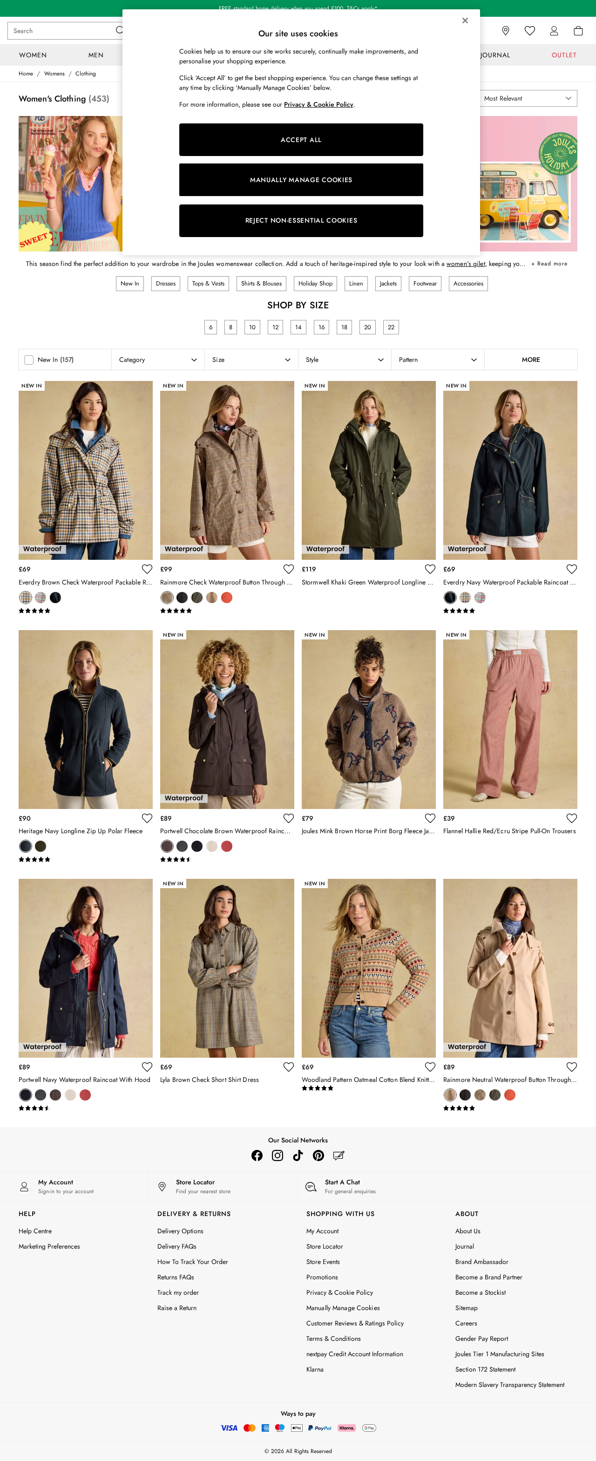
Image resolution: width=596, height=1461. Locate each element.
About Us (468, 1231)
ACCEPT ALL (301, 139)
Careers (466, 1323)
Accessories (468, 283)
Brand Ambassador (481, 1261)
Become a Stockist (480, 1292)
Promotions (322, 1277)
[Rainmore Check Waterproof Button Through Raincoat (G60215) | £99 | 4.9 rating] (227, 611)
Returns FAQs (175, 1277)
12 (275, 327)
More (531, 359)
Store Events (323, 1261)
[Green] (40, 846)
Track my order (178, 1292)
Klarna (315, 1369)
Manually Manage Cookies (343, 1307)
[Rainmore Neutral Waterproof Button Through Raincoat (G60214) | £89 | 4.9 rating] (510, 1108)
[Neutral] (211, 597)
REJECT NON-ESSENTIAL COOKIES (301, 220)
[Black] (182, 597)
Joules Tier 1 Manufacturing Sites (499, 1354)
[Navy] (55, 597)
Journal (464, 1246)
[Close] (465, 20)
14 (298, 327)
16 (321, 327)
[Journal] (339, 1155)
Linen (356, 283)
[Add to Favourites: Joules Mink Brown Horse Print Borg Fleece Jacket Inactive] (430, 818)
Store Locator (324, 1246)
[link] (554, 30)
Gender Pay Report (481, 1338)
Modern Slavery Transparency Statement (509, 1384)
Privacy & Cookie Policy (339, 1292)
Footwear (425, 283)
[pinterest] (318, 1155)
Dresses (166, 283)
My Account (322, 1231)
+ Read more (549, 262)
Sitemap (466, 1307)
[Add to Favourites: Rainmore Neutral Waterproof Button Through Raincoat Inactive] (571, 1067)
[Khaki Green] (197, 597)
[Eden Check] (40, 597)
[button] (527, 98)
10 (252, 327)
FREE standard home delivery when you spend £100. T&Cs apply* (298, 8)
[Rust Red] (226, 597)
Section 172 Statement (485, 1369)
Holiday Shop (315, 283)
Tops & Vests (208, 283)
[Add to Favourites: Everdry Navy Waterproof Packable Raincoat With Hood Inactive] (571, 569)
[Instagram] (277, 1155)
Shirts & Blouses (261, 283)
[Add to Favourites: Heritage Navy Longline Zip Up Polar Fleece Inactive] (147, 818)
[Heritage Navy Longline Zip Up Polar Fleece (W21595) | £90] (86, 719)
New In (130, 283)
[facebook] (257, 1155)
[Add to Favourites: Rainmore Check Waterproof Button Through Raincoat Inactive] (288, 569)
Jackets (388, 283)
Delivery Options (180, 1231)
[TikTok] (298, 1155)
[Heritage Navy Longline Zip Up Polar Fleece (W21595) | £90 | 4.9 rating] (86, 859)
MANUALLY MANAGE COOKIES (301, 179)
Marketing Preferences (49, 1246)
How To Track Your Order (192, 1261)
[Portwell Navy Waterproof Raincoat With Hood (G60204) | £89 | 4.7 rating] (86, 1108)
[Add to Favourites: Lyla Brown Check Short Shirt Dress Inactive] (288, 1067)
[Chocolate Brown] (167, 846)
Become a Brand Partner (488, 1277)
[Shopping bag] (578, 30)
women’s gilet (466, 263)
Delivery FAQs (176, 1246)
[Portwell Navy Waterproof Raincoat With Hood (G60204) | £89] (86, 968)
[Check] (167, 597)
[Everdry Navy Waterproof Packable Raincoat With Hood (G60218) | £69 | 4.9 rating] (510, 611)
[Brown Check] (26, 597)
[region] (301, 132)
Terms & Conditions (333, 1338)
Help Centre (35, 1231)
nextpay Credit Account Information (354, 1354)
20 (367, 327)
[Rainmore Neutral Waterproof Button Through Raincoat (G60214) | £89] (510, 968)
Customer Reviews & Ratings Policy (355, 1323)
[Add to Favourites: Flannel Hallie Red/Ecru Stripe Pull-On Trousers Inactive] (571, 818)
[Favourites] (530, 30)
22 (391, 327)
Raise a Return (176, 1307)
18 (344, 327)
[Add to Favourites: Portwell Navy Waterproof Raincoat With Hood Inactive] (147, 1067)
